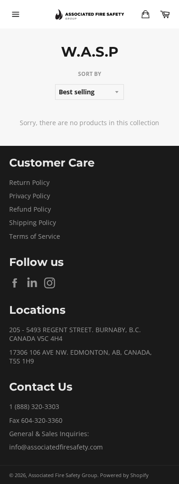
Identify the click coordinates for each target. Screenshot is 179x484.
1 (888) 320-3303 (34, 406)
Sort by (89, 74)
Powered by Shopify (124, 475)
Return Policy (29, 182)
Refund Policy (30, 209)
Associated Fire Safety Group (62, 475)
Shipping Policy (32, 222)
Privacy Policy (29, 195)
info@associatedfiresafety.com (56, 447)
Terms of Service (34, 236)
